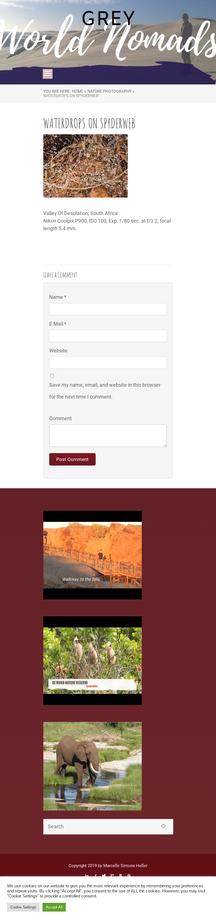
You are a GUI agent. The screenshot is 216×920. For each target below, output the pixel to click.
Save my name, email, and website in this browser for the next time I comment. (105, 391)
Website (58, 350)
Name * (57, 297)
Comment (60, 418)
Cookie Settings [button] (23, 907)
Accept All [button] (54, 907)
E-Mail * (57, 324)
